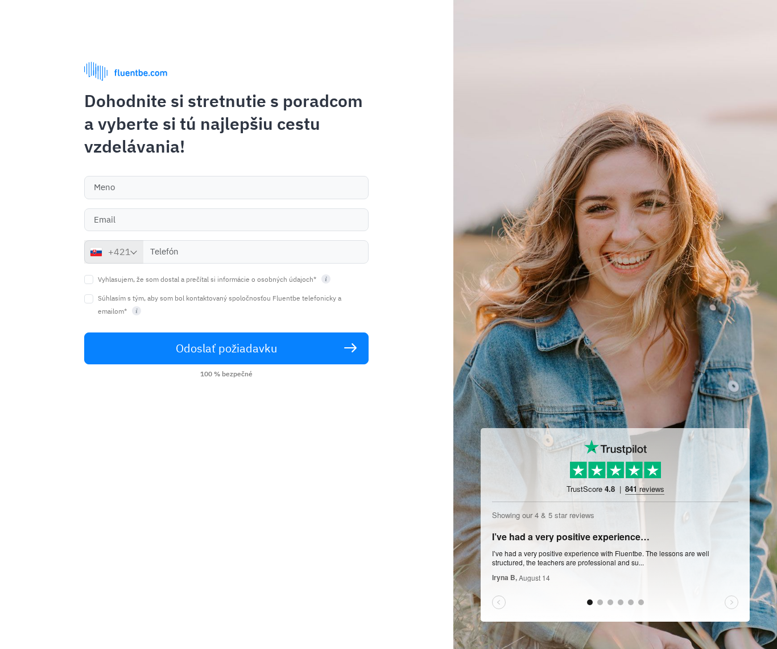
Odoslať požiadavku (226, 348)
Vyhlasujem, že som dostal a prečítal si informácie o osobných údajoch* (208, 279)
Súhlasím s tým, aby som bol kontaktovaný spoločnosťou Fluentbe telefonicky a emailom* (219, 304)
